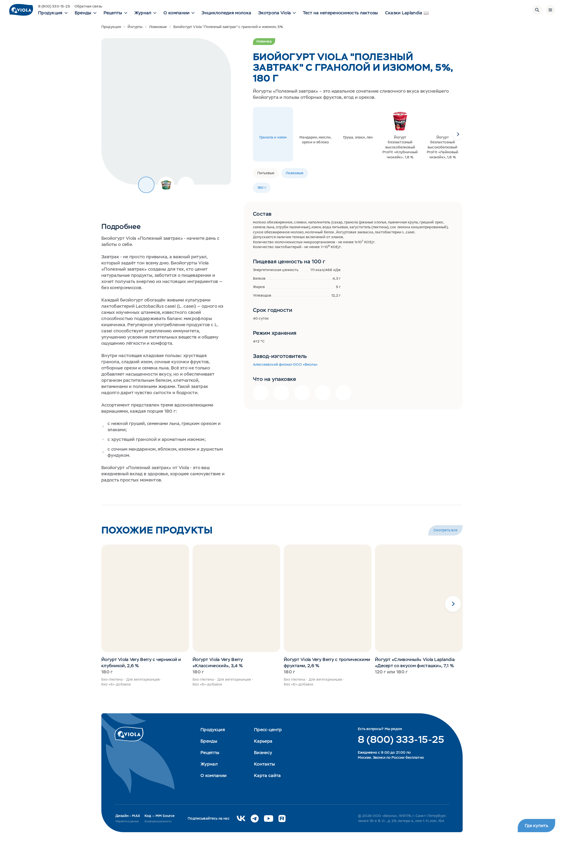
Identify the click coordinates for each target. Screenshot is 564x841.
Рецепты (209, 752)
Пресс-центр (268, 729)
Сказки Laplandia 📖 (407, 13)
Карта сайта (267, 775)
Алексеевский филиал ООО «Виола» (285, 364)
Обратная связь (88, 6)
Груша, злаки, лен (358, 137)
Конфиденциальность (158, 821)
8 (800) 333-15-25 (54, 6)
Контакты (264, 764)
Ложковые (158, 26)
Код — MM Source (159, 815)
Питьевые (265, 173)
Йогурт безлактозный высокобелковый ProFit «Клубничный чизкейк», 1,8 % (400, 147)
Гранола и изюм (273, 137)
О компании (213, 775)
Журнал (209, 764)
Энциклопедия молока (226, 13)
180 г (261, 187)
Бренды (208, 741)
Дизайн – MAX (127, 815)
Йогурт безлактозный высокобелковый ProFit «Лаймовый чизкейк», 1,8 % (442, 147)
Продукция (111, 26)
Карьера (263, 741)
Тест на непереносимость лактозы (340, 13)
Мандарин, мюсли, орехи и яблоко (315, 139)
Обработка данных (127, 821)
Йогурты (135, 26)
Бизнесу (263, 752)
